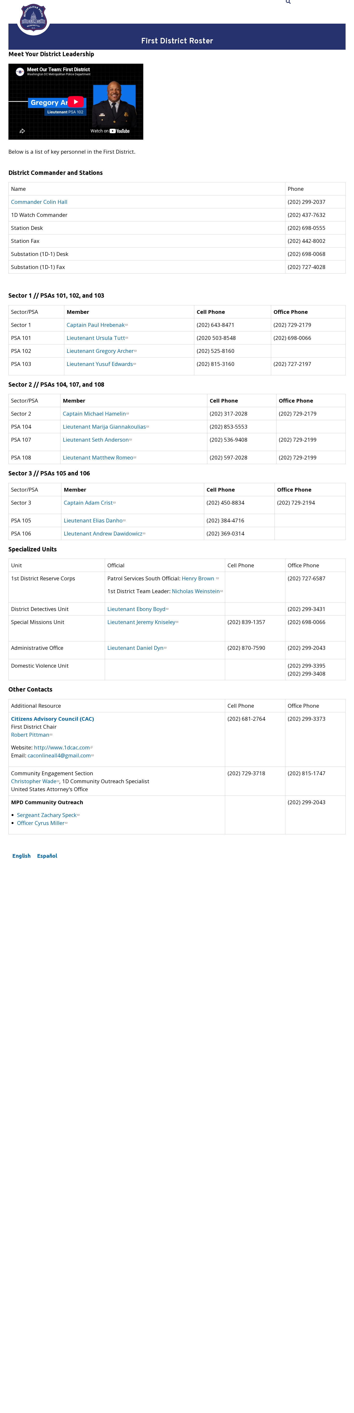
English (21, 856)
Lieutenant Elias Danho (93, 520)
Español (47, 856)
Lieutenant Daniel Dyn (135, 647)
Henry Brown (199, 578)
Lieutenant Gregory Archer (100, 350)
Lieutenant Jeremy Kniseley (141, 621)
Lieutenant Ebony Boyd (136, 608)
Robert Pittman (30, 734)
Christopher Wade (33, 781)
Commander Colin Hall (39, 201)
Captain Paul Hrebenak (96, 324)
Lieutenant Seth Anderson (96, 439)
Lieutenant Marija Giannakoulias (104, 426)
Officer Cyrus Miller (41, 822)
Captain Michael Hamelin (94, 413)
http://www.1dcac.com (62, 747)
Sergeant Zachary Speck (47, 814)
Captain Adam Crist (88, 502)
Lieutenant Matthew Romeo (98, 457)
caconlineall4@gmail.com (59, 755)
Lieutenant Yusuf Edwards (100, 363)
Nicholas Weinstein (196, 591)
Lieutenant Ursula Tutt (96, 337)
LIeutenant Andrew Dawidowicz (103, 533)
